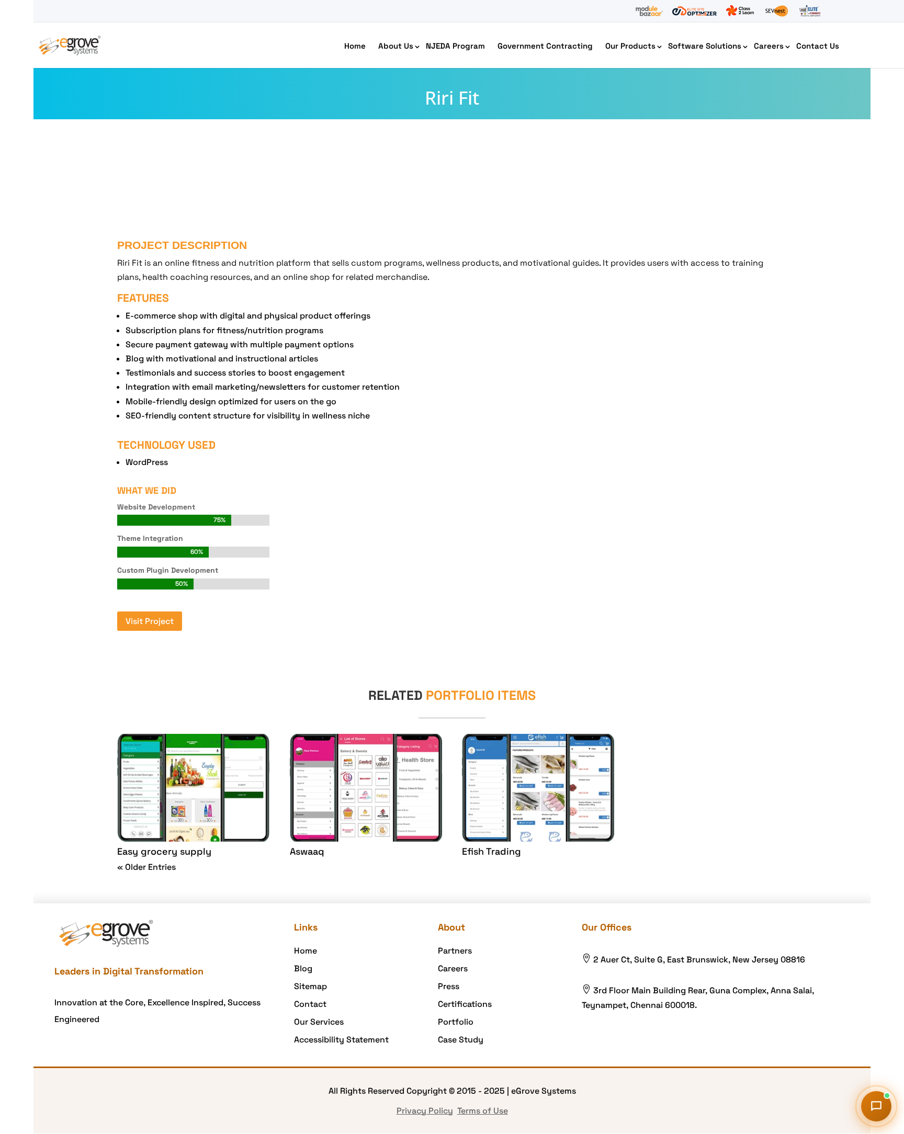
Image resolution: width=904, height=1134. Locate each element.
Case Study (460, 1039)
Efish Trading (491, 851)
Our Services (319, 1021)
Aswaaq (307, 851)
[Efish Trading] (538, 788)
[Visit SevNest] (776, 11)
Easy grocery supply (164, 851)
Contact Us (817, 46)
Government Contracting (545, 46)
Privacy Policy (425, 1110)
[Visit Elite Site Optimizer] (694, 11)
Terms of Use (482, 1110)
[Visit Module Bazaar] (649, 11)
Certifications (465, 1004)
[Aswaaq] (366, 788)
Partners (455, 950)
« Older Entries (146, 866)
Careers (769, 46)
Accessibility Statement (341, 1039)
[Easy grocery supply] (193, 788)
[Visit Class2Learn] (740, 11)
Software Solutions (704, 46)
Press (448, 986)
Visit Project (150, 621)
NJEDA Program (455, 46)
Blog (303, 968)
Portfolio (455, 1021)
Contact (310, 1004)
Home (355, 46)
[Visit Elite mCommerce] (809, 11)
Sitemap (310, 986)
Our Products (630, 46)
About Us (395, 46)
